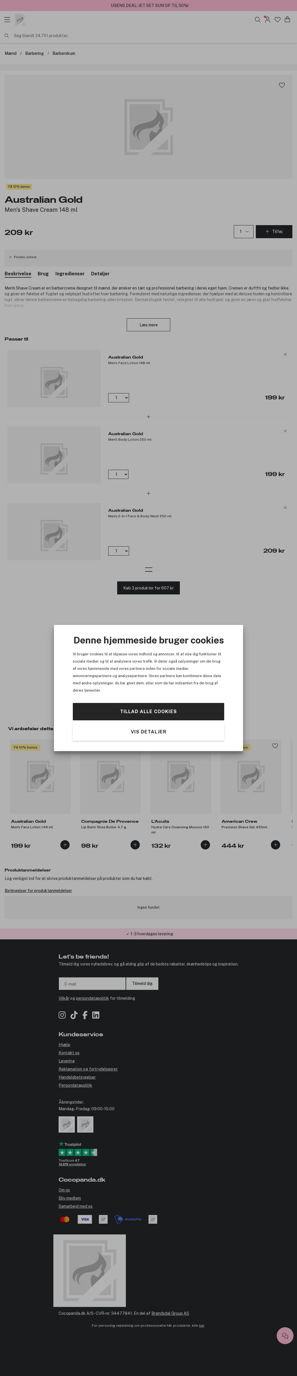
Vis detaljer (148, 732)
